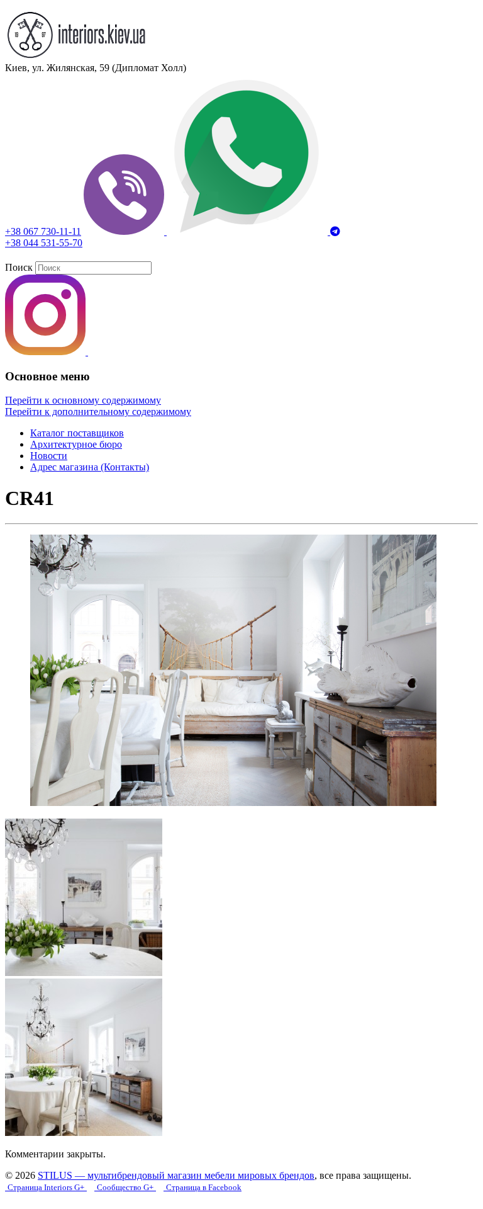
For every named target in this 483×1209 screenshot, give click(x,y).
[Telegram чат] (335, 231)
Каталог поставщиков (77, 433)
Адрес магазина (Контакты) (89, 467)
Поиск (19, 267)
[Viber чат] (125, 231)
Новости (48, 455)
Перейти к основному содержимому (83, 400)
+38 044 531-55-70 (43, 242)
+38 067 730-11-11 (43, 231)
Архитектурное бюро (76, 444)
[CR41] (233, 802)
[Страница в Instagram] (46, 351)
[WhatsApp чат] (248, 231)
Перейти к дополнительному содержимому (98, 411)
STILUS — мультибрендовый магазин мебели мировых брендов (176, 1175)
